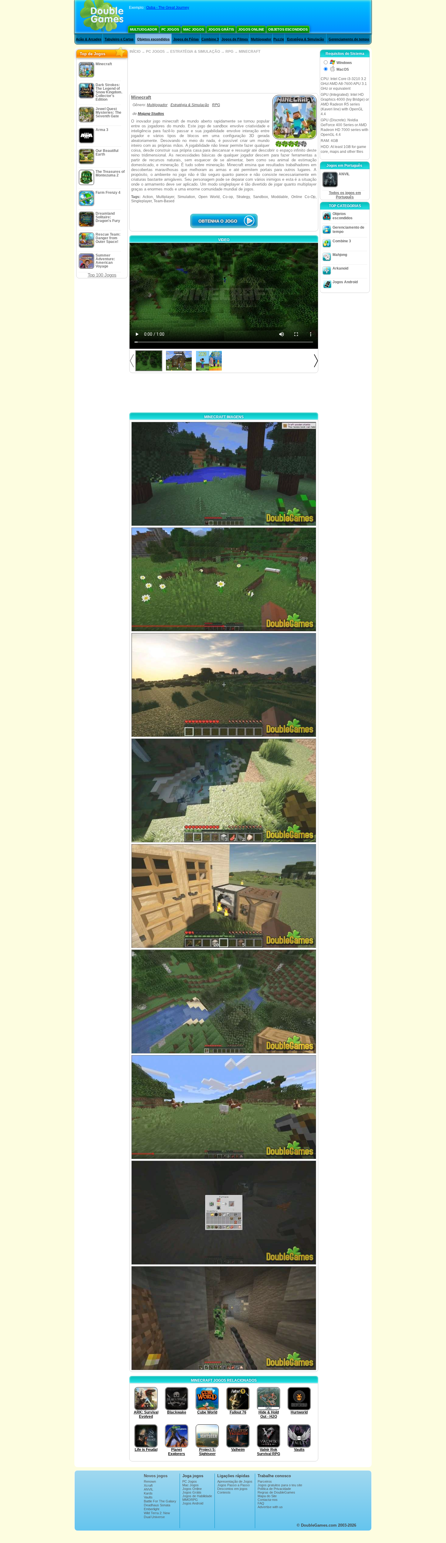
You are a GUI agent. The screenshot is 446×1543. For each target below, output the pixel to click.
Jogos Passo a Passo (233, 1485)
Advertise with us (270, 1507)
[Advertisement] (224, 73)
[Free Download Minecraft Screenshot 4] (223, 790)
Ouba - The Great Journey (167, 7)
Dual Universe (154, 1517)
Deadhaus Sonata (157, 1505)
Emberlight (151, 1509)
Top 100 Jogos (102, 274)
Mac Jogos (193, 29)
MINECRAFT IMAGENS (224, 417)
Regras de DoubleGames (276, 1492)
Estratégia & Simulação (305, 39)
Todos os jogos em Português (345, 195)
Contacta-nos (268, 1499)
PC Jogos (170, 29)
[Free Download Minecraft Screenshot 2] (223, 579)
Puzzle (278, 39)
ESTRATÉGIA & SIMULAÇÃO (195, 51)
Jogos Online (251, 29)
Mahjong (340, 255)
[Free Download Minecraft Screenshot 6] (223, 1002)
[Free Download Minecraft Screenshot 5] (223, 896)
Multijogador (143, 29)
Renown (150, 1481)
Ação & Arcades (88, 39)
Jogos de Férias (186, 39)
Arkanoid (340, 268)
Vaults (148, 1497)
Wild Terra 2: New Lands (157, 1514)
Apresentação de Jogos (234, 1481)
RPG (229, 51)
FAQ (261, 1503)
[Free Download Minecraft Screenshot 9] (223, 1318)
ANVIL (148, 1489)
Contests (224, 1492)
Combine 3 (210, 39)
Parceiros (265, 1481)
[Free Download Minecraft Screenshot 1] (223, 474)
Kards (148, 1493)
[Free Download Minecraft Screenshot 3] (223, 685)
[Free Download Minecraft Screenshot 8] (223, 1213)
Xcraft (148, 1485)
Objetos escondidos (288, 29)
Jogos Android (345, 282)
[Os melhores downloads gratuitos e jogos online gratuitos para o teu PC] (101, 16)
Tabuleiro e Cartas (119, 39)
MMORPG (190, 1499)
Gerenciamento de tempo (349, 39)
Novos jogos (155, 1476)
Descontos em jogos (232, 1489)
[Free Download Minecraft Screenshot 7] (223, 1107)
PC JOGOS (155, 51)
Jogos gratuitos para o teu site (280, 1485)
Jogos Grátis (221, 29)
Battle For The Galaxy (160, 1501)
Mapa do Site (267, 1496)
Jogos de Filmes (234, 39)
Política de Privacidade (274, 1489)
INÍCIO (135, 51)
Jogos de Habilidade (197, 1496)
